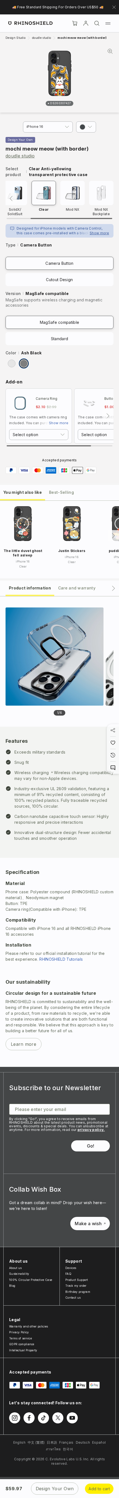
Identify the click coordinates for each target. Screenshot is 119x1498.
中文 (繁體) (36, 1442)
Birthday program (77, 1291)
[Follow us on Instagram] (14, 1417)
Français (66, 1442)
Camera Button (59, 263)
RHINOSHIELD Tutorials (61, 959)
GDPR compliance (21, 1344)
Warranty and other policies (28, 1326)
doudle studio (20, 156)
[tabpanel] (59, 831)
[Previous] (11, 198)
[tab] (22, 492)
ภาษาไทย (53, 1449)
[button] (86, 127)
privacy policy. (91, 1130)
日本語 (52, 1442)
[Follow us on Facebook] (29, 1417)
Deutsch (83, 1442)
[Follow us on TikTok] (43, 1417)
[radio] (11, 363)
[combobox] (38, 434)
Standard (59, 338)
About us (15, 1268)
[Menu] (108, 23)
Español (99, 1442)
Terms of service (20, 1338)
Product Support (76, 1279)
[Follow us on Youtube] (72, 1417)
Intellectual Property (23, 1350)
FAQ (68, 1273)
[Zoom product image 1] (55, 656)
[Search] (97, 23)
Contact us (73, 1297)
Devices (70, 1268)
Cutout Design (59, 279)
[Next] (107, 415)
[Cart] (74, 23)
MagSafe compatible (59, 322)
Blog (12, 1285)
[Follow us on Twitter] (57, 1417)
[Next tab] (113, 588)
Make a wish (88, 1223)
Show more (99, 233)
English (19, 1442)
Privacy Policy (19, 1332)
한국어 (68, 1449)
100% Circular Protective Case (30, 1279)
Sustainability (19, 1273)
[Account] (85, 23)
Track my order (75, 1285)
